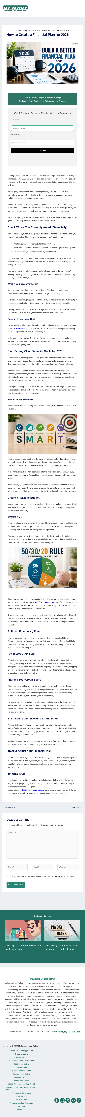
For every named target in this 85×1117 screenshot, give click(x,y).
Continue (42, 150)
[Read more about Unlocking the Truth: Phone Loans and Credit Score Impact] (23, 930)
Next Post (77, 807)
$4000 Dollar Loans (21, 1077)
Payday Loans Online (21, 1074)
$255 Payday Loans (21, 1057)
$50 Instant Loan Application (21, 1050)
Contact (21, 1106)
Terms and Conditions (21, 1093)
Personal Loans (21, 1054)
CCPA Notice (21, 1099)
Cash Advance (21, 1067)
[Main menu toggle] (81, 9)
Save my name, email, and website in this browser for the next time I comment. (42, 876)
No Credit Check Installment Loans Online (20, 1088)
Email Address (15, 134)
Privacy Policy (21, 1096)
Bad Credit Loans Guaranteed (21, 1060)
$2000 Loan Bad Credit (21, 1070)
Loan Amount (15, 120)
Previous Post (9, 807)
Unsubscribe (21, 1109)
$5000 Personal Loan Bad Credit (21, 1084)
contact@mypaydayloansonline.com (65, 1031)
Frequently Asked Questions (21, 1103)
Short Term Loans (21, 1080)
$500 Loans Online (21, 1064)
